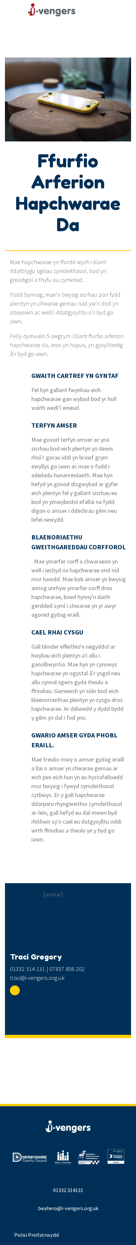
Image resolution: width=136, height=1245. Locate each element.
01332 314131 (68, 1190)
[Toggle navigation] (104, 15)
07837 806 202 (67, 969)
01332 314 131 (27, 969)
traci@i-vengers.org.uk (37, 978)
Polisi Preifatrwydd (36, 1235)
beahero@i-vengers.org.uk (68, 1208)
